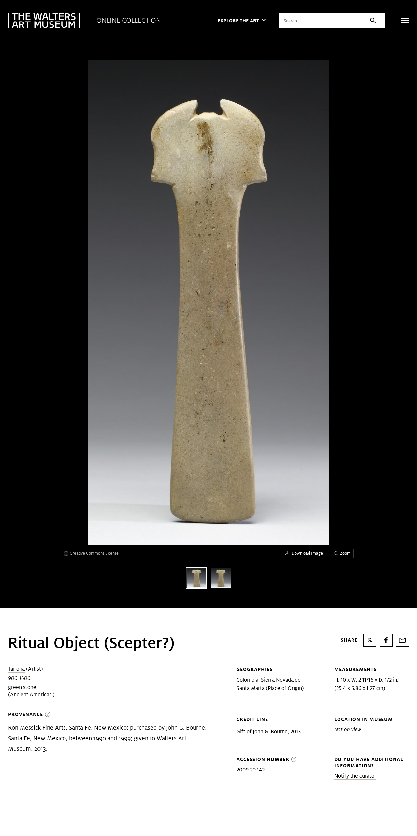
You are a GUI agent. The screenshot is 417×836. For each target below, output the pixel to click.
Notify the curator (355, 775)
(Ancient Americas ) (31, 694)
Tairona (16, 669)
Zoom (345, 553)
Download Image (307, 553)
